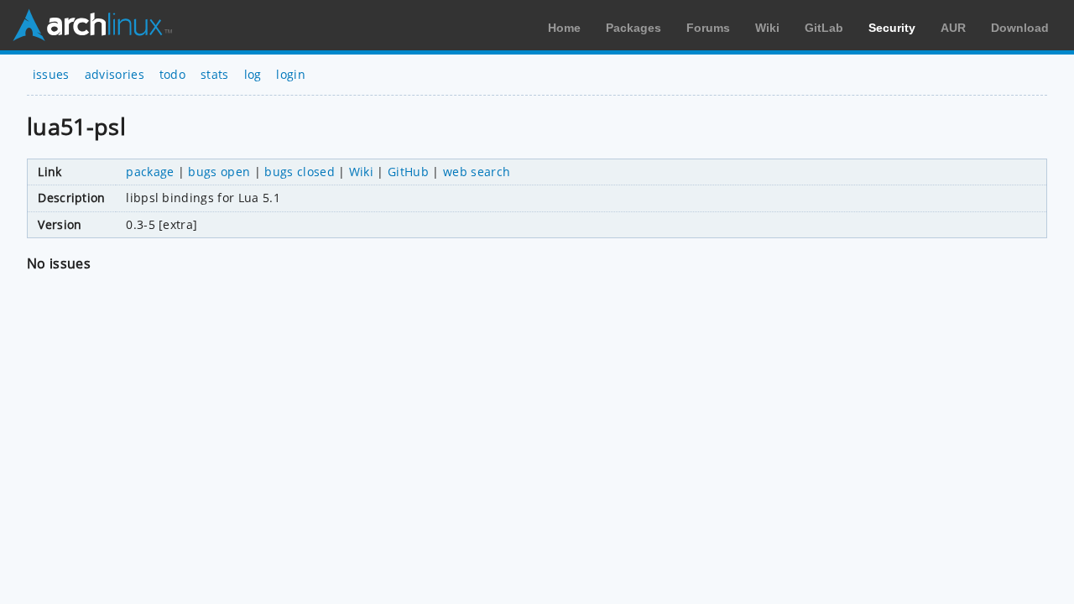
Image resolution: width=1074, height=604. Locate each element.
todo (172, 74)
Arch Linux (92, 25)
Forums (708, 27)
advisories (114, 74)
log (253, 74)
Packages (633, 27)
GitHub (408, 172)
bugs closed (299, 172)
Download (1020, 27)
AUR (953, 27)
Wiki (767, 27)
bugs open (219, 172)
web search (476, 172)
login (290, 74)
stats (215, 74)
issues (51, 74)
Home (564, 27)
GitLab (824, 27)
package (150, 172)
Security (891, 27)
